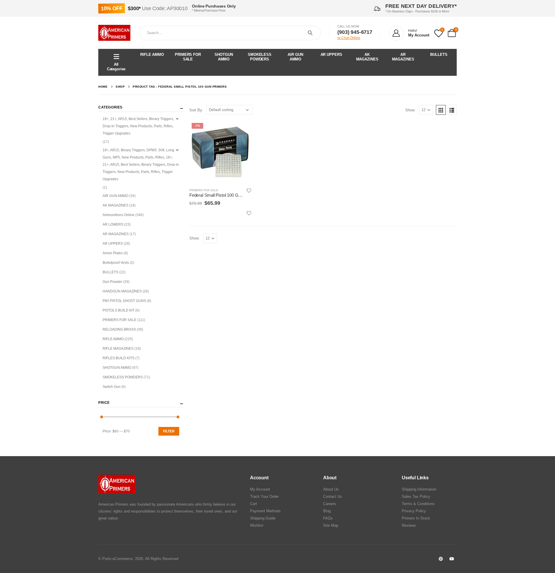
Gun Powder (112, 282)
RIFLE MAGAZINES (118, 349)
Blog (327, 511)
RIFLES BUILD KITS (118, 358)
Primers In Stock (416, 518)
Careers (329, 504)
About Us (331, 489)
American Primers (113, 504)
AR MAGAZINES (403, 56)
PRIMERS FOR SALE (188, 56)
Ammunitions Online (118, 215)
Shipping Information (419, 489)
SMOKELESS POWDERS (259, 56)
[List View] (452, 110)
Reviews (409, 525)
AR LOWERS (113, 224)
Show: (410, 110)
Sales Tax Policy (416, 496)
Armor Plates (113, 253)
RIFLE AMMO (152, 54)
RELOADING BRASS (119, 329)
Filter (169, 431)
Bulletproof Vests (116, 263)
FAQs (328, 518)
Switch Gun (112, 387)
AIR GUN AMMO (295, 56)
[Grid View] (441, 110)
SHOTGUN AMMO (223, 56)
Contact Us (332, 496)
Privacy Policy (414, 511)
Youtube (451, 558)
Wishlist (256, 525)
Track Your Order (264, 496)
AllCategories (116, 66)
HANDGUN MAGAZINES (122, 291)
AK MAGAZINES (367, 56)
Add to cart (242, 130)
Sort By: (196, 110)
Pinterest (440, 558)
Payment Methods (265, 511)
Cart (253, 504)
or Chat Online (348, 38)
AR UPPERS (331, 54)
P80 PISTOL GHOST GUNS (124, 301)
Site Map (330, 525)
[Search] (311, 33)
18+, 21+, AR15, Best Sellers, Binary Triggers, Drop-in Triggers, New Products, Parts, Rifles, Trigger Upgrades (138, 126)
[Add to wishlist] (249, 191)
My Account (260, 489)
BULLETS (438, 54)
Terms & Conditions (418, 504)
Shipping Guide (262, 518)
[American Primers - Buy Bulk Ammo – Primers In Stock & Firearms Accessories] (114, 33)
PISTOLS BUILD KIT (118, 310)
